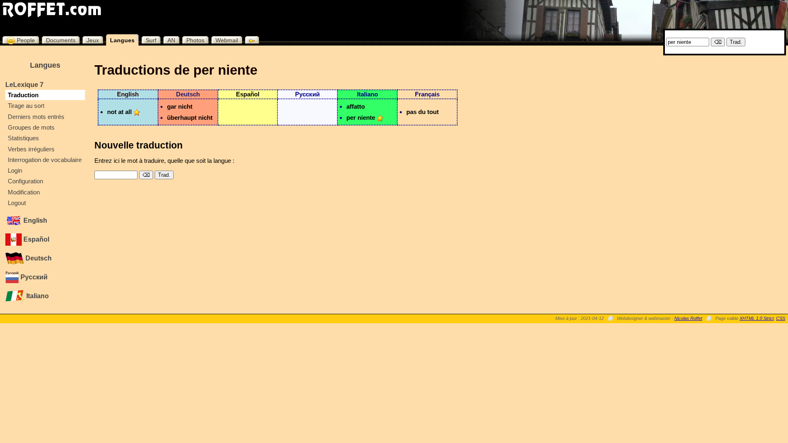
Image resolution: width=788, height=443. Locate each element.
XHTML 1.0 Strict (757, 318)
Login (15, 170)
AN (171, 40)
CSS (780, 318)
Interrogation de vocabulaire (45, 159)
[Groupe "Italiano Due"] (380, 117)
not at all (119, 111)
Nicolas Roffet (688, 318)
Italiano (37, 295)
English (34, 220)
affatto (355, 106)
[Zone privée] (250, 39)
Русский (33, 277)
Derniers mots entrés (36, 116)
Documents (61, 40)
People (25, 40)
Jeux (93, 40)
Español (35, 239)
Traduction (23, 94)
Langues (122, 40)
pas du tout (422, 111)
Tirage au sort (26, 105)
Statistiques (23, 138)
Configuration (25, 181)
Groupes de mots (31, 127)
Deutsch (38, 258)
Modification (24, 192)
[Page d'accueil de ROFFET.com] (52, 9)
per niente (360, 117)
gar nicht (179, 106)
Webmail (226, 40)
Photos (195, 40)
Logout (17, 202)
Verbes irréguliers (31, 149)
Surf (151, 40)
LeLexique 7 (24, 84)
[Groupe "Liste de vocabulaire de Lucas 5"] (136, 111)
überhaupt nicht (190, 117)
